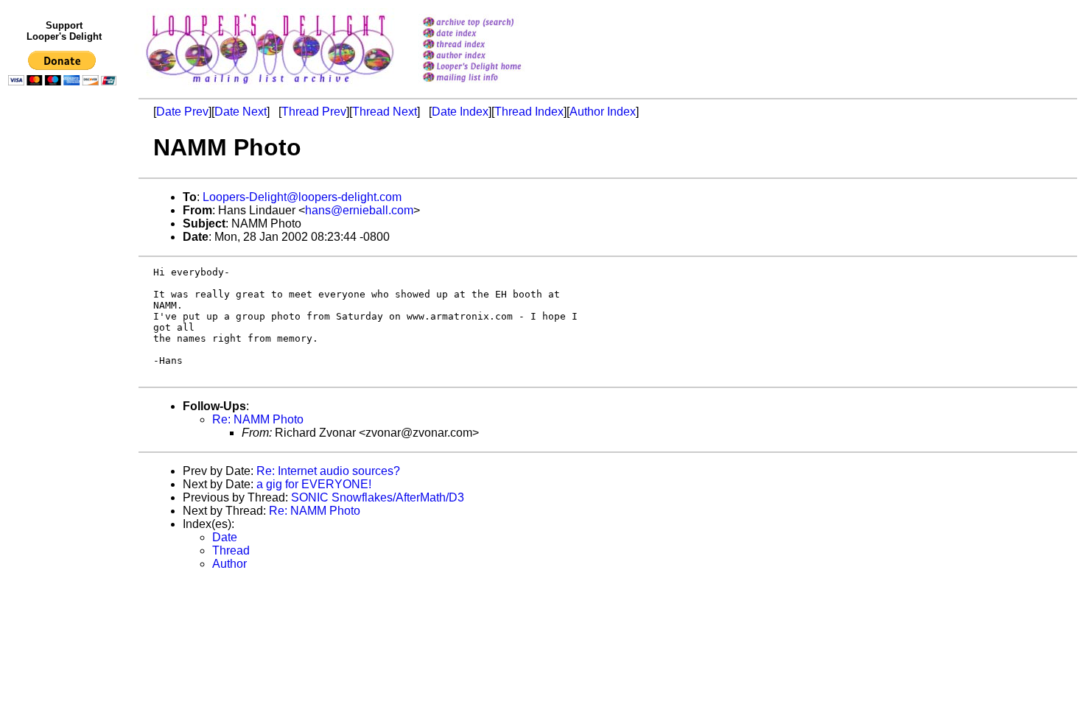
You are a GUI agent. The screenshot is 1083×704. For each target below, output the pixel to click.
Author (229, 563)
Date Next (240, 111)
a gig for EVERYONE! (313, 484)
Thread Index (529, 111)
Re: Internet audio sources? (328, 471)
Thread (231, 550)
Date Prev (182, 111)
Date (224, 537)
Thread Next (384, 111)
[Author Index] (491, 56)
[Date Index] (491, 34)
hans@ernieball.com (359, 210)
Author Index (602, 111)
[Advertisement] (65, 395)
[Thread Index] (491, 45)
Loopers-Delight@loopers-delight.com (302, 197)
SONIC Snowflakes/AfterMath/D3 (377, 497)
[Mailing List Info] (491, 86)
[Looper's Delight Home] (491, 67)
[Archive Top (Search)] (491, 23)
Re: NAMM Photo (258, 419)
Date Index (460, 111)
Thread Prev (313, 111)
